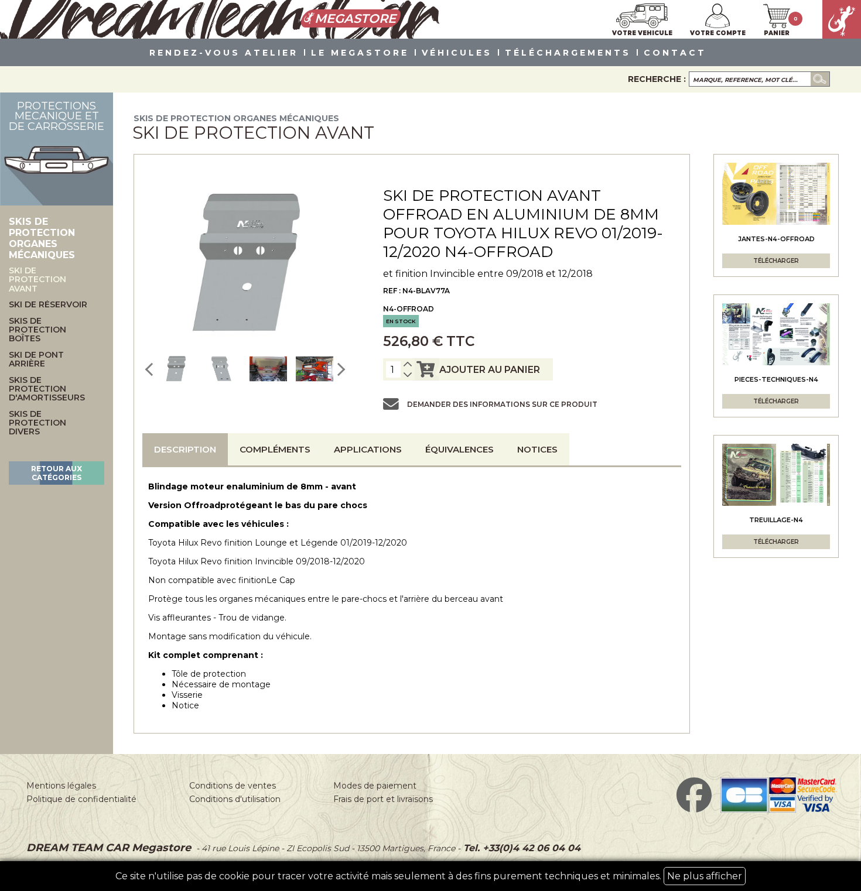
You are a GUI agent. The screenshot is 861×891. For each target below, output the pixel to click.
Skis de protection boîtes (37, 330)
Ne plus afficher (704, 876)
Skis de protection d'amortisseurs (47, 389)
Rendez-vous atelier (223, 53)
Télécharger (776, 261)
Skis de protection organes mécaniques (236, 118)
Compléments (275, 449)
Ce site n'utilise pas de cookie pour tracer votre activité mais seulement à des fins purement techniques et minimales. (428, 876)
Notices (537, 449)
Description (185, 449)
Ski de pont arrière (36, 360)
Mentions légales (61, 785)
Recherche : (657, 79)
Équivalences (459, 449)
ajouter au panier (489, 369)
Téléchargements (568, 53)
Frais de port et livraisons (383, 799)
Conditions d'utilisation (235, 799)
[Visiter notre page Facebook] (694, 809)
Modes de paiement (374, 785)
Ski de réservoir (48, 304)
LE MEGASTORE (360, 53)
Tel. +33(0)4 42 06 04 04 (520, 848)
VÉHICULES (457, 53)
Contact (675, 53)
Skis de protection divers (37, 423)
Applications (368, 449)
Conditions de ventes (232, 785)
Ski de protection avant (37, 279)
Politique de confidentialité (81, 799)
